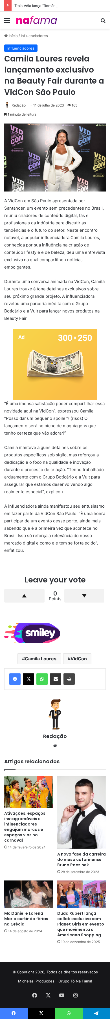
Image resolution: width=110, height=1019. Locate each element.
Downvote (84, 596)
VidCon (79, 658)
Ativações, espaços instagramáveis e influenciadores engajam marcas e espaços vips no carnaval (24, 826)
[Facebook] (15, 679)
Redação (19, 105)
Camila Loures (40, 658)
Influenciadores (34, 35)
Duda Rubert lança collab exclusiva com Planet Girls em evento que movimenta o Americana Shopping (80, 924)
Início (13, 35)
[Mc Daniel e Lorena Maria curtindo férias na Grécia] (28, 894)
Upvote (24, 596)
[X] (28, 679)
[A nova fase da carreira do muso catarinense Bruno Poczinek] (81, 812)
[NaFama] (36, 20)
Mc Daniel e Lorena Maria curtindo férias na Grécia (26, 918)
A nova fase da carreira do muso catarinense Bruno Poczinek (81, 859)
